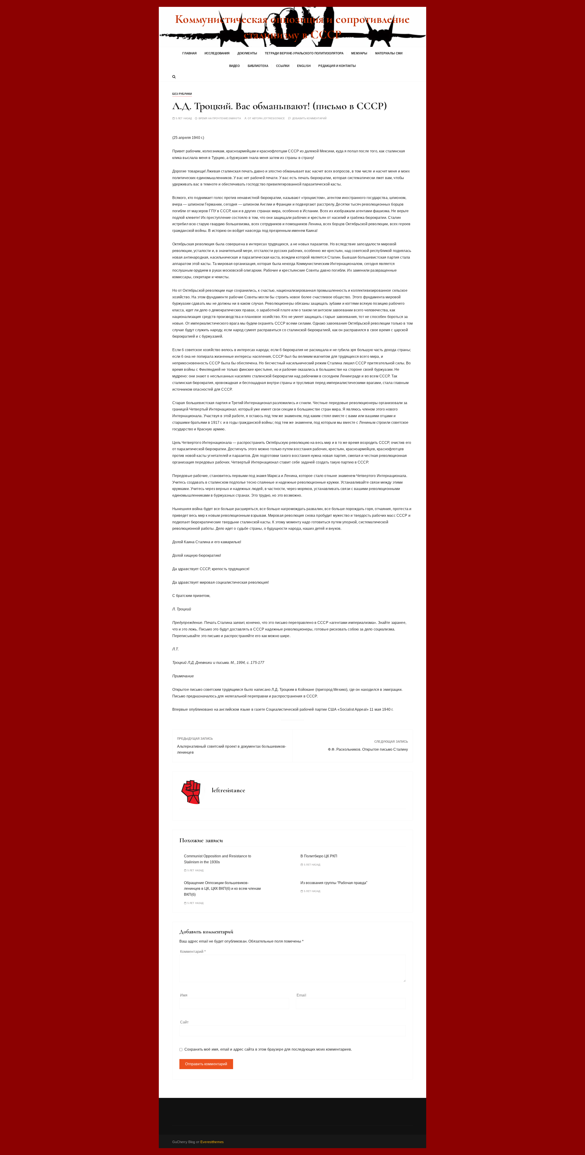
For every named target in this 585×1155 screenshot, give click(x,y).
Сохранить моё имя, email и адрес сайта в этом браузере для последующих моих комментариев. (268, 1049)
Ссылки (282, 66)
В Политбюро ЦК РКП (318, 856)
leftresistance (274, 118)
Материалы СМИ (389, 53)
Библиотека (258, 66)
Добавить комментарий (309, 118)
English (304, 66)
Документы (247, 53)
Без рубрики (182, 93)
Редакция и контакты (337, 66)
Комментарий (193, 952)
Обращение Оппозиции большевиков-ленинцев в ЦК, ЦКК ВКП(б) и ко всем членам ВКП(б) (222, 888)
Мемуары (359, 53)
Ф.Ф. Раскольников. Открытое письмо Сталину (368, 749)
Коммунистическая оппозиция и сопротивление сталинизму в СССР (292, 27)
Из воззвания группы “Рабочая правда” (333, 883)
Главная (189, 53)
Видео (234, 66)
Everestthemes (212, 1142)
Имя (183, 995)
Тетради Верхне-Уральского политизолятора (304, 53)
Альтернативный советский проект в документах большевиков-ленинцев (231, 749)
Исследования (217, 53)
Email (301, 995)
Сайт (184, 1022)
